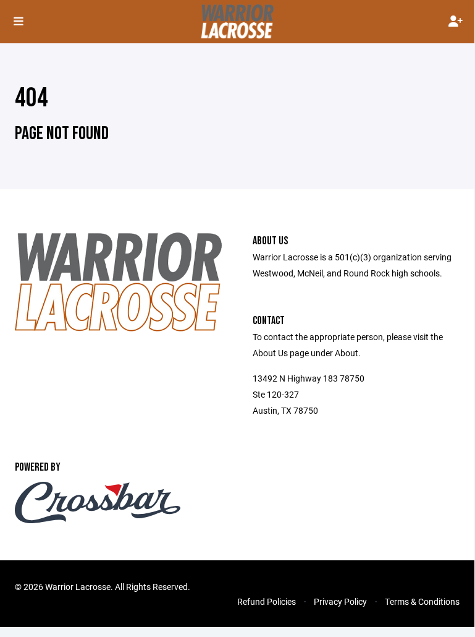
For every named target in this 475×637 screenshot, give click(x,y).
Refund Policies (266, 601)
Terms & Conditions (422, 601)
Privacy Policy (340, 601)
